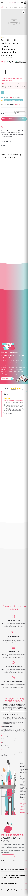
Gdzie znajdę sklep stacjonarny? (11, 890)
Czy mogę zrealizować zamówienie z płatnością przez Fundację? (13, 876)
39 (3, 93)
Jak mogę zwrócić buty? (9, 883)
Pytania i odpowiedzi (8, 855)
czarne (3, 72)
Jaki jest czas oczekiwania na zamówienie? (10, 862)
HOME (5, 7)
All (10, 7)
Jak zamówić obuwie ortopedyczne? (13, 869)
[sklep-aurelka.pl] (14, 2)
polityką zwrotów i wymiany (19, 111)
